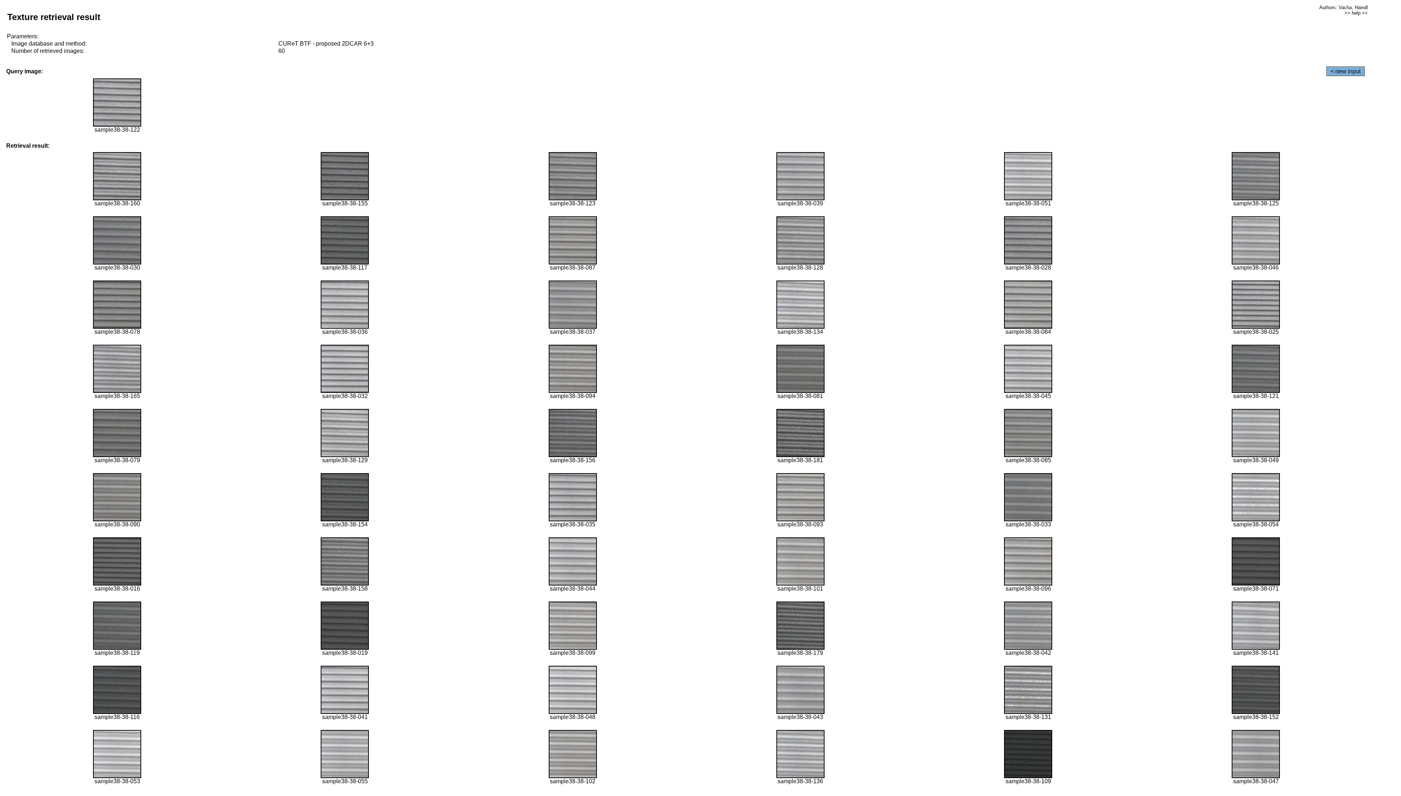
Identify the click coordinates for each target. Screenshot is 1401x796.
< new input (1346, 71)
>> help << (1356, 13)
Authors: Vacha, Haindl (1343, 7)
